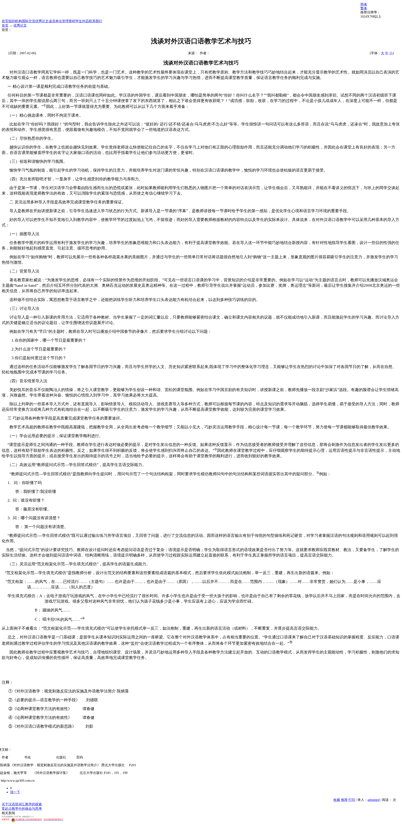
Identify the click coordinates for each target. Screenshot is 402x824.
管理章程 (68, 21)
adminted (373, 800)
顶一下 (15, 792)
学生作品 (82, 21)
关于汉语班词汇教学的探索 (22, 804)
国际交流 (28, 21)
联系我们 (95, 21)
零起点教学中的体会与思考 (22, 808)
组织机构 (15, 21)
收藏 (336, 800)
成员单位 (55, 21)
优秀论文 (42, 21)
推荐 (344, 800)
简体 (363, 4)
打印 (351, 800)
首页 (5, 21)
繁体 (363, 8)
